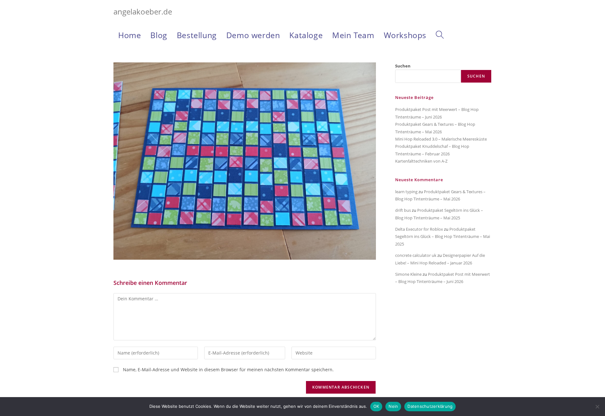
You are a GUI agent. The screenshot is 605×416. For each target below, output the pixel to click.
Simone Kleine (408, 274)
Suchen (403, 66)
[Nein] (597, 406)
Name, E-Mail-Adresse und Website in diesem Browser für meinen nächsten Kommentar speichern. (228, 370)
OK (376, 406)
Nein (393, 406)
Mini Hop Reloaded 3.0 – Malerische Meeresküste (441, 139)
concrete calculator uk (415, 255)
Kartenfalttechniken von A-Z (421, 161)
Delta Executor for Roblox (419, 229)
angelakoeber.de (142, 11)
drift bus (403, 210)
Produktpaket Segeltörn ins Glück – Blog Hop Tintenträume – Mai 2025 (442, 236)
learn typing (406, 191)
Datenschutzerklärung (429, 406)
